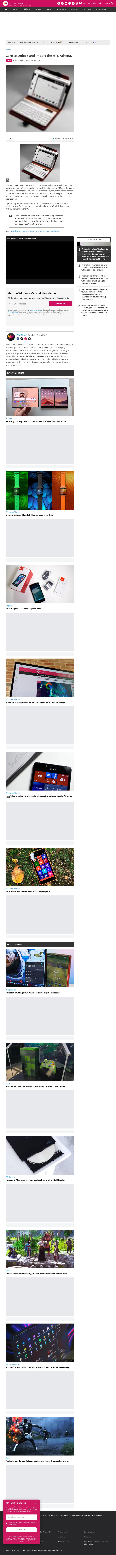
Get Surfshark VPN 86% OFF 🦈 (32, 42)
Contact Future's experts (41, 1532)
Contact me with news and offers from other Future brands (22, 1523)
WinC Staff (19, 60)
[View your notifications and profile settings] (100, 3)
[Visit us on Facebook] (58, 3)
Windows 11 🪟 (56, 42)
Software (87, 9)
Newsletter (69, 138)
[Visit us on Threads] (76, 3)
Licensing (61, 1537)
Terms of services (35, 310)
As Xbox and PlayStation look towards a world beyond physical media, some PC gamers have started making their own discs (94, 294)
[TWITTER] (22, 338)
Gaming (38, 9)
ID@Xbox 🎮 (73, 42)
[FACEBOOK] (18, 338)
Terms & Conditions (19, 1540)
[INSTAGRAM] (26, 338)
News (9, 60)
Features (15, 9)
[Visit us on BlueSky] (80, 3)
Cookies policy (89, 1532)
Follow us (57, 138)
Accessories (101, 9)
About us (87, 1537)
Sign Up (21, 1529)
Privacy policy (63, 1532)
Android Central (64, 1542)
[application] (40, 260)
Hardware (61, 9)
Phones (8, 50)
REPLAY (49, 9)
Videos (27, 9)
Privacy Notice (13, 312)
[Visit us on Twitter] (62, 3)
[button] (109, 3)
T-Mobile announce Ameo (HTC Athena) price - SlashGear (35, 231)
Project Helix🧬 (91, 42)
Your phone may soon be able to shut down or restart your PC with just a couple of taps (94, 267)
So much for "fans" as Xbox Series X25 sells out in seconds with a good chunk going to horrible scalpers (94, 279)
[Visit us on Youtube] (66, 3)
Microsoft (74, 9)
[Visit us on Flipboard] (73, 3)
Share (11, 138)
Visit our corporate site (93, 1515)
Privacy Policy (29, 1538)
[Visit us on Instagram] (69, 3)
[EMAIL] (30, 338)
